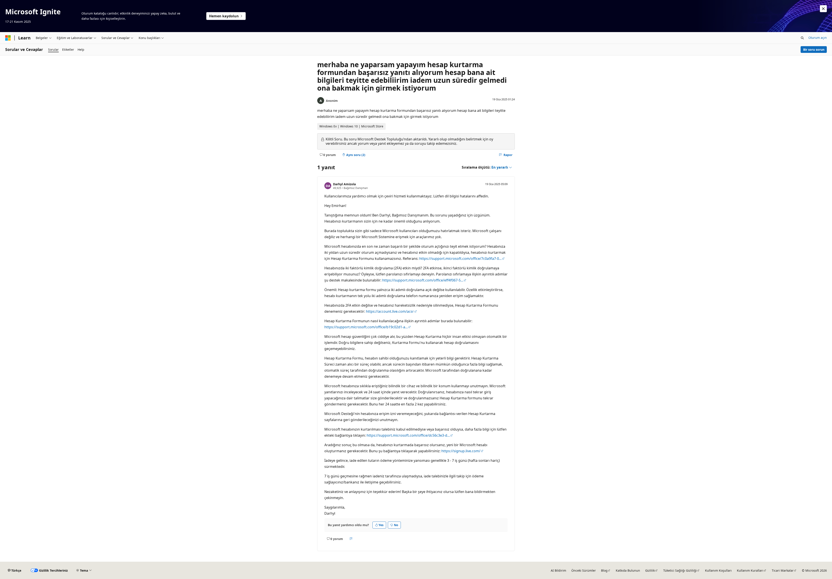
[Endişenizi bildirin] (351, 538)
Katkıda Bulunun (628, 570)
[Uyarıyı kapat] (823, 8)
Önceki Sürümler (583, 570)
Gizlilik (650, 570)
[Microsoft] (8, 38)
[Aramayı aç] (802, 38)
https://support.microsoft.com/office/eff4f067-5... (422, 280)
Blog (604, 570)
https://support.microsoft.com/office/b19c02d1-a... (366, 327)
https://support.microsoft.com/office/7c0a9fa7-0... (460, 258)
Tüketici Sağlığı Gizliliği (680, 570)
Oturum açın (817, 38)
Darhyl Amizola (344, 184)
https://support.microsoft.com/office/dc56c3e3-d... (408, 435)
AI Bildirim (558, 570)
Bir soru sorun (813, 49)
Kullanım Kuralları (750, 570)
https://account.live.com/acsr (390, 311)
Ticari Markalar (783, 570)
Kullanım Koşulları (718, 570)
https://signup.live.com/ (460, 451)
